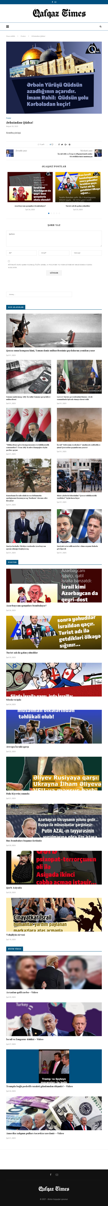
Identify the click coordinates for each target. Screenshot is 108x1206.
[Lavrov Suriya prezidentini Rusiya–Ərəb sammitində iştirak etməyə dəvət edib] (79, 377)
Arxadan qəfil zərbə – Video (22, 992)
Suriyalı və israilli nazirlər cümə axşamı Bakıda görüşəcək (77, 547)
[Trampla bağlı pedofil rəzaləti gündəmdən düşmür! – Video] (54, 1066)
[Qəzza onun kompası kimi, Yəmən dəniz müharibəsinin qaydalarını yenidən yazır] (54, 330)
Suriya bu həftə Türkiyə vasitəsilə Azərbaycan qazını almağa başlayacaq (26, 547)
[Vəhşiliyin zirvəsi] (54, 915)
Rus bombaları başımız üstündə (24, 840)
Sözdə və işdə (13, 699)
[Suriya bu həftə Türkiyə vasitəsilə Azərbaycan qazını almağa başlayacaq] (28, 526)
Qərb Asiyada (14, 887)
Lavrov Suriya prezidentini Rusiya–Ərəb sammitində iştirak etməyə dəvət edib (75, 398)
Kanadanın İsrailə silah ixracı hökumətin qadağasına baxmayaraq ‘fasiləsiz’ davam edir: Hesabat (27, 498)
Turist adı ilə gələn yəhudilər (78, 206)
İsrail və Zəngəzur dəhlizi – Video (24, 1039)
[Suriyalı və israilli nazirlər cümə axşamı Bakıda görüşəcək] (79, 526)
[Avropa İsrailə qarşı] (54, 727)
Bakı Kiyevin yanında (17, 793)
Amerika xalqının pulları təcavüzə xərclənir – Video (35, 1133)
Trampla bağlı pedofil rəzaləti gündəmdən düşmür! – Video (39, 1086)
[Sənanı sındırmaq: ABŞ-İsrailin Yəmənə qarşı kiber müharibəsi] (28, 377)
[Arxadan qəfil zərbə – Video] (54, 972)
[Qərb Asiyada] (54, 868)
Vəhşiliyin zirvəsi (15, 934)
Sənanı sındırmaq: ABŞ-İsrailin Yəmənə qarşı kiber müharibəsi (28, 398)
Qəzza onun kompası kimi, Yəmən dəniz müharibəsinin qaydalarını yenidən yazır (50, 350)
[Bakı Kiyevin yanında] (54, 773)
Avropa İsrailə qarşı (17, 746)
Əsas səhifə (10, 36)
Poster (23, 36)
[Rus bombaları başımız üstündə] (54, 821)
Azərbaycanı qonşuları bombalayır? (30, 206)
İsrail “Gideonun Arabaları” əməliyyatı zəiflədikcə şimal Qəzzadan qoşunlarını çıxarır (78, 446)
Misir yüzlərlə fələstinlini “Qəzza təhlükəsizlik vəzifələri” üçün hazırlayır (77, 497)
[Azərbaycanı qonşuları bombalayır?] (30, 187)
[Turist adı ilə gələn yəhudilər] (77, 187)
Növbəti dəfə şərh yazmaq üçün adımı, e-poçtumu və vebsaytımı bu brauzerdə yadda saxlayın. (50, 266)
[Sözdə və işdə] (54, 680)
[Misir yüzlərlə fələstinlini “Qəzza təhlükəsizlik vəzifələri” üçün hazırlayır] (79, 475)
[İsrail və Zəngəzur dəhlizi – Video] (54, 1019)
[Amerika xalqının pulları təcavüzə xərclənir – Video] (54, 1113)
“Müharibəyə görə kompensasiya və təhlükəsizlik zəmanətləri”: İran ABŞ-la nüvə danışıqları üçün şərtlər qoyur (27, 447)
